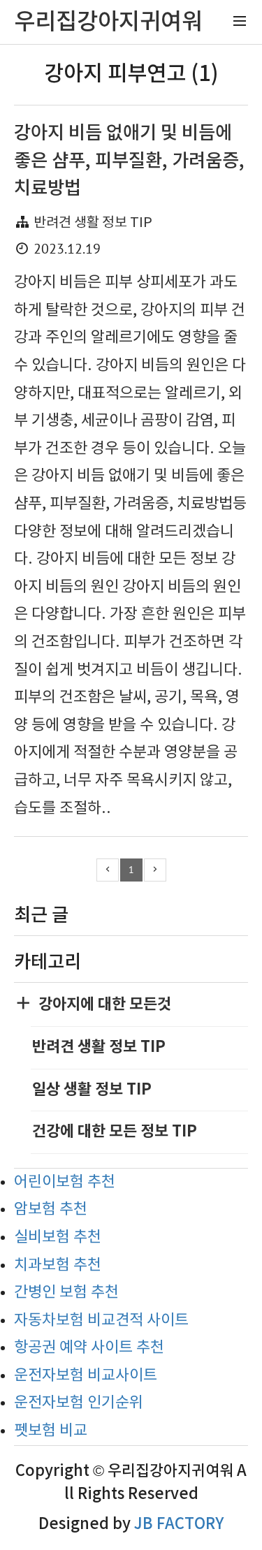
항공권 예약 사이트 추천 (89, 1348)
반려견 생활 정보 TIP (93, 223)
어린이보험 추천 (64, 1182)
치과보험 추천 (57, 1265)
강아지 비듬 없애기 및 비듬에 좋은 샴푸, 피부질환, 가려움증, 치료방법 (129, 160)
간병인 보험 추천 (66, 1292)
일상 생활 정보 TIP (92, 1090)
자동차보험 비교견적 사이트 (101, 1320)
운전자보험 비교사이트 (85, 1375)
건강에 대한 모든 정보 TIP (114, 1132)
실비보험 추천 (57, 1237)
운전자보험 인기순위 (78, 1403)
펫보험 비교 (50, 1431)
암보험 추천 (50, 1209)
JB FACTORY (179, 1524)
